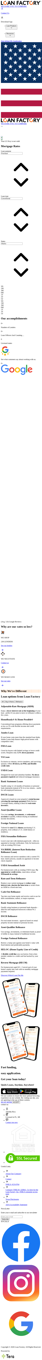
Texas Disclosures (12, 1199)
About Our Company (13, 1174)
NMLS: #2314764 (12, 1184)
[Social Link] (21, 1262)
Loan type (4, 196)
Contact (8, 1179)
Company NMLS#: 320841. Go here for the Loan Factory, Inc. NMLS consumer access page (22, 1192)
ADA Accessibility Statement (16, 1205)
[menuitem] (11, 27)
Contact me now (12, 1122)
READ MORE (6, 1102)
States (3, 241)
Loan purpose (6, 151)
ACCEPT (16, 1102)
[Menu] (2, 126)
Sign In (3, 41)
